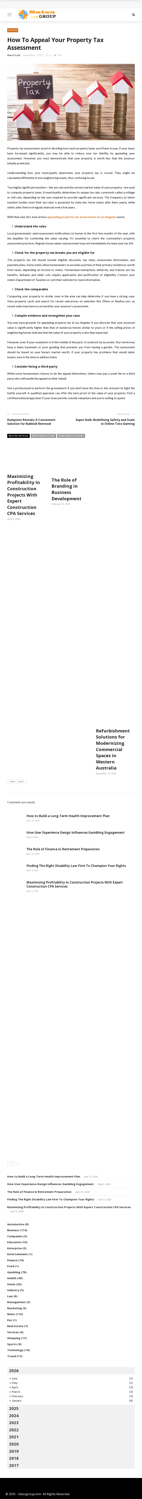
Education (14, 1242)
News (11, 1314)
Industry (13, 1290)
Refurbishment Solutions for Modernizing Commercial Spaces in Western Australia (113, 749)
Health (11, 1278)
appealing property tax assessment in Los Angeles (81, 217)
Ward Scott (13, 55)
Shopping (13, 1338)
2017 (14, 1465)
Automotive (15, 1224)
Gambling (13, 1272)
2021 (14, 1436)
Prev (12, 781)
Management (16, 1302)
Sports (12, 1344)
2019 (14, 1451)
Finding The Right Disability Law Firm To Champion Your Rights (76, 866)
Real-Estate (15, 1326)
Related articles (18, 435)
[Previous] (10, 1163)
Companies (15, 1236)
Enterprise (14, 1248)
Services (13, 1332)
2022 (14, 1429)
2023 (14, 1422)
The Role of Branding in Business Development (66, 489)
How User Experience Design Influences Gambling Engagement (75, 832)
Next (21, 781)
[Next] (16, 1163)
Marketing (14, 1308)
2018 (14, 1458)
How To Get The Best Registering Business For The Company (55, 4)
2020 (14, 1444)
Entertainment (17, 1254)
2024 (14, 1415)
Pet (9, 1320)
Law (10, 1296)
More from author (43, 435)
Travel (11, 1356)
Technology (15, 1350)
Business (12, 30)
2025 (14, 1408)
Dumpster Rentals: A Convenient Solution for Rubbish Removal (31, 422)
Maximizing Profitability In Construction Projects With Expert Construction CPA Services (23, 494)
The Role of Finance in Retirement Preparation (63, 849)
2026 (14, 1370)
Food (10, 1266)
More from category (71, 435)
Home (11, 1284)
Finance (12, 1260)
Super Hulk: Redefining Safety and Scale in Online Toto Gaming (105, 422)
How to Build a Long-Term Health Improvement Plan (68, 816)
